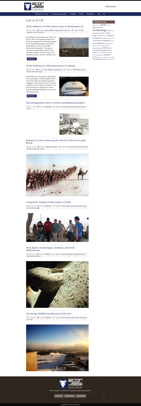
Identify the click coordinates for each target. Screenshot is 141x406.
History (86, 146)
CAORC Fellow (105, 33)
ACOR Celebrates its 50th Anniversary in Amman (50, 65)
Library (94, 45)
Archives (109, 30)
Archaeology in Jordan (59, 14)
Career (68, 106)
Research (54, 146)
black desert (96, 33)
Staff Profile (37, 256)
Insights (73, 14)
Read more (31, 59)
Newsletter (91, 14)
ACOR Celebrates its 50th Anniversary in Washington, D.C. (55, 26)
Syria (109, 57)
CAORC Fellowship (98, 36)
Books (81, 14)
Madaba (104, 45)
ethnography (103, 38)
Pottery (99, 52)
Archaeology (69, 254)
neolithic (100, 48)
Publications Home (41, 14)
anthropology (97, 27)
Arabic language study (72, 206)
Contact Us (58, 396)
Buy (99, 14)
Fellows (73, 317)
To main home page (70, 383)
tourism (112, 57)
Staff (31, 319)
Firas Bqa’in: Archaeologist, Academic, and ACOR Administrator (50, 249)
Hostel (80, 206)
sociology (105, 57)
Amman (29, 71)
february (112, 38)
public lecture (104, 52)
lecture (101, 43)
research (42, 148)
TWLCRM (95, 59)
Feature (72, 106)
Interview (29, 148)
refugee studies (99, 55)
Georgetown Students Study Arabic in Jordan (48, 202)
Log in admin (81, 396)
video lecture (102, 59)
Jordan (33, 71)
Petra (105, 48)
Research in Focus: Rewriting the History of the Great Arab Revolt (55, 141)
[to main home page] (34, 6)
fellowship (100, 41)
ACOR (46, 30)
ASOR (113, 30)
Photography (30, 256)
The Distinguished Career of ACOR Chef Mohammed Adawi (55, 102)
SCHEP (95, 57)
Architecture (75, 146)
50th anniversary (77, 69)
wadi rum (109, 59)
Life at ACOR (40, 32)
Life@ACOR (52, 30)
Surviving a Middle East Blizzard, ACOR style (48, 313)
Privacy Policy (69, 396)
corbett (105, 35)
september (100, 57)
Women (113, 59)
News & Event (59, 30)
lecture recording (108, 43)
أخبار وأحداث (67, 30)
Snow (28, 319)
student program (34, 208)
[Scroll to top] (136, 397)
